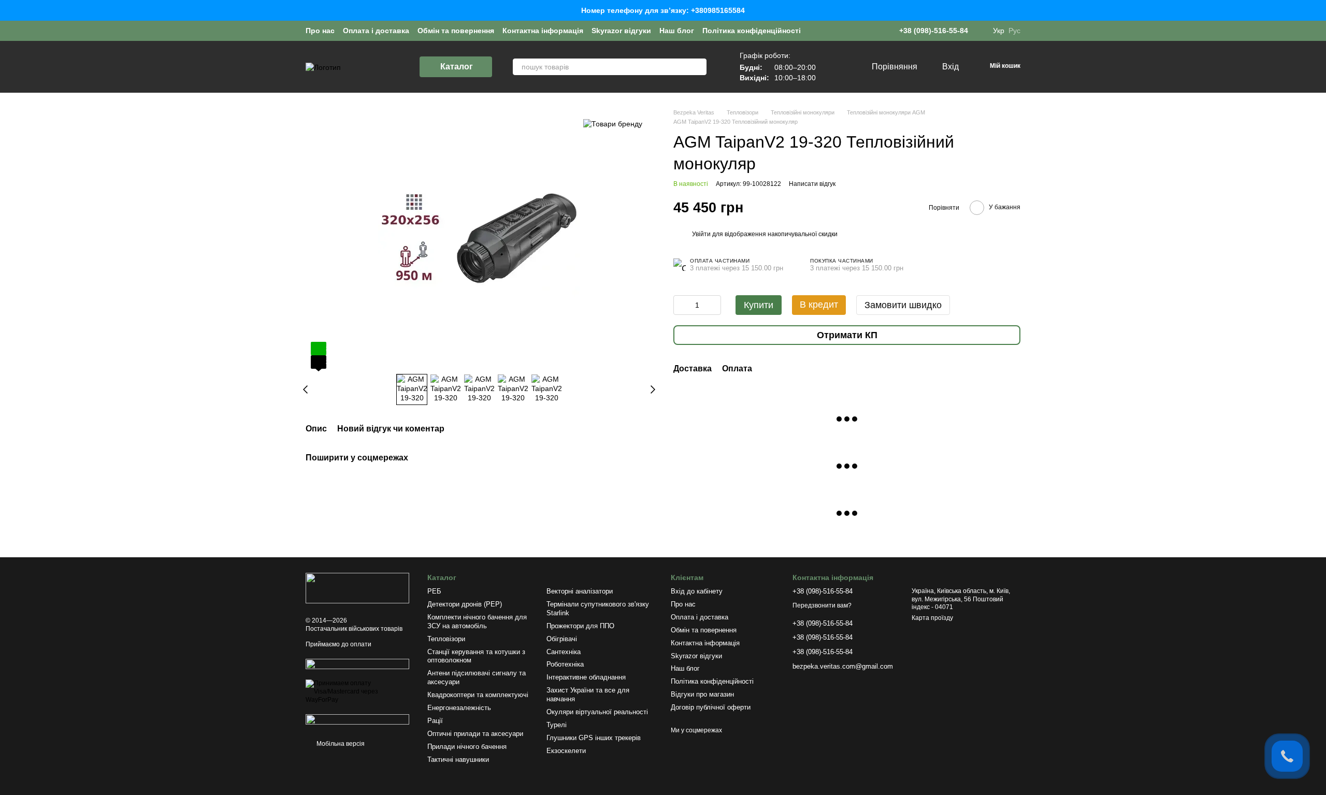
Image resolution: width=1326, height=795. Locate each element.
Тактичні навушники (458, 759)
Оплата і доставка (376, 30)
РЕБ (434, 591)
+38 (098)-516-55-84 (933, 30)
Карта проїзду (932, 617)
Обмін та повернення (455, 30)
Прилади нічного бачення (467, 746)
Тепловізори (446, 639)
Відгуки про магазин (702, 694)
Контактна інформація (542, 30)
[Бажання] (842, 67)
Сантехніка (563, 652)
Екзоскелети (566, 751)
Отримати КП (847, 335)
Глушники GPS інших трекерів (593, 738)
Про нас (320, 30)
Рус (1014, 30)
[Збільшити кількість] (713, 305)
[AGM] (613, 123)
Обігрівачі (561, 639)
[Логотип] (357, 587)
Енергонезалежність (459, 708)
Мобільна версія (340, 743)
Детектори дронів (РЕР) (464, 604)
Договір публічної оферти (711, 707)
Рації (435, 721)
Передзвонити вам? (822, 605)
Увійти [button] (701, 234)
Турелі (556, 725)
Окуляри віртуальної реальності (597, 712)
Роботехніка (565, 664)
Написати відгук (812, 183)
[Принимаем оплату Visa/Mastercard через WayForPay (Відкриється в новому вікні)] (359, 692)
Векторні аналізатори (579, 591)
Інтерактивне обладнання (586, 677)
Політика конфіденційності (751, 30)
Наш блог (676, 30)
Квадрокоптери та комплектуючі (477, 695)
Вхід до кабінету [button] (697, 591)
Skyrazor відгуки (621, 30)
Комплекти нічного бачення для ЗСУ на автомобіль (477, 621)
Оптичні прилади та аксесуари (475, 734)
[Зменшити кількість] (681, 305)
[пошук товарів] (698, 67)
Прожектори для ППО (580, 626)
